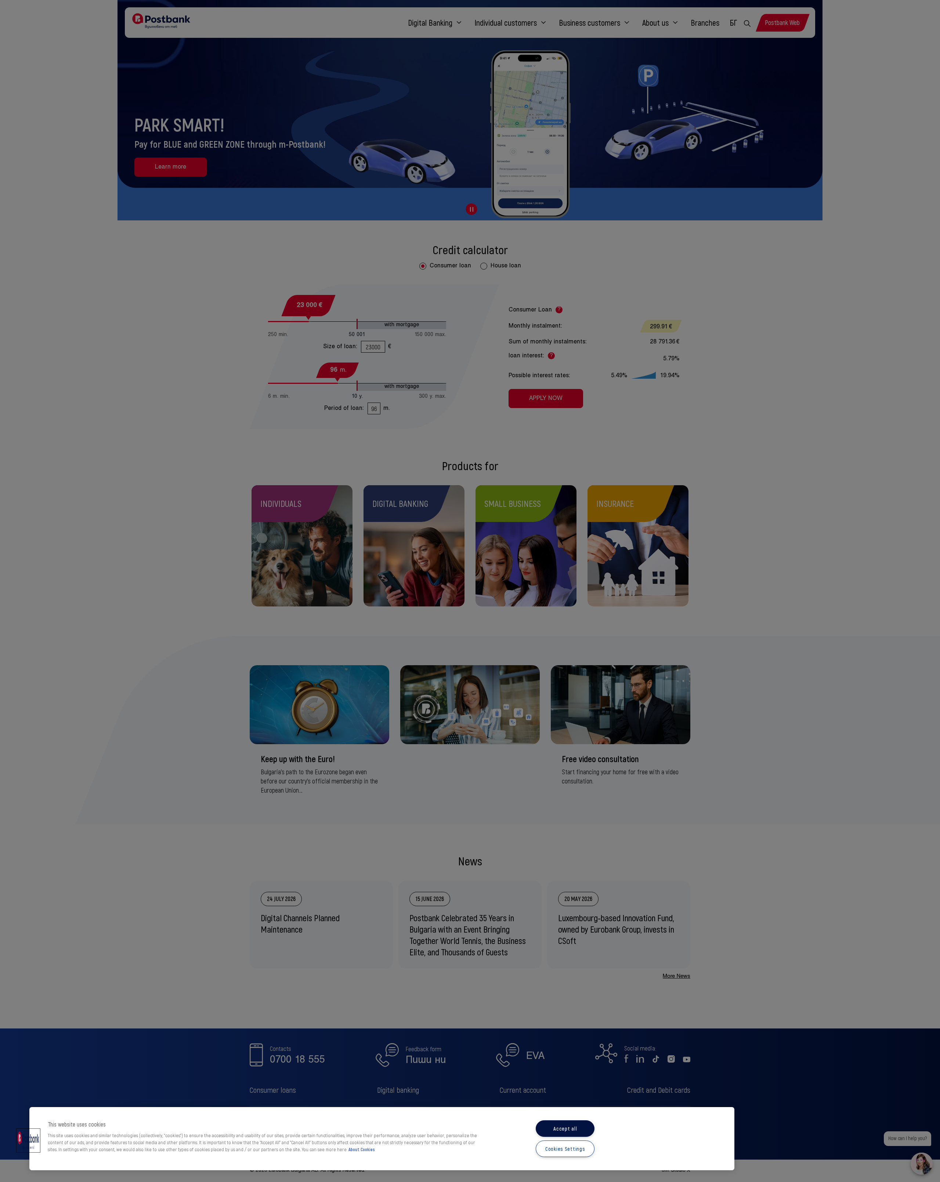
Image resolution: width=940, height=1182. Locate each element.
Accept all (565, 1128)
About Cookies (361, 1149)
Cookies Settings (565, 1149)
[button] (28, 1140)
